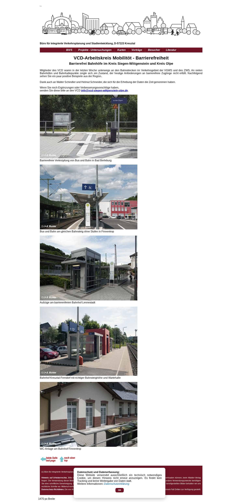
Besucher (154, 50)
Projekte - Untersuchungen (95, 50)
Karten (121, 50)
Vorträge (137, 50)
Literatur (171, 50)
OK (119, 490)
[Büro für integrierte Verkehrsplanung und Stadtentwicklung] (67, 461)
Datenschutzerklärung (116, 483)
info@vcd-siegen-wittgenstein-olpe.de (104, 90)
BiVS (69, 50)
